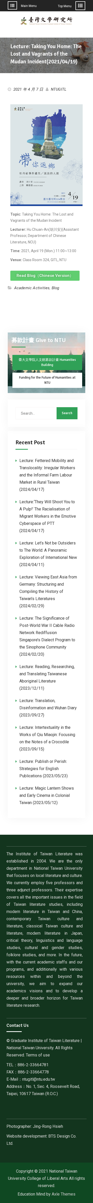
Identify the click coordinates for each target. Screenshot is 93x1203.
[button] (45, 276)
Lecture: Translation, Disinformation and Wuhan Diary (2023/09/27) (48, 708)
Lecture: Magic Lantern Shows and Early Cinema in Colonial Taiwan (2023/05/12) (46, 795)
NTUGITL (58, 89)
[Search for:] (46, 413)
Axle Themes (63, 1194)
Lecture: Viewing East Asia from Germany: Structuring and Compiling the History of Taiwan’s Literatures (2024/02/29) (48, 591)
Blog (55, 288)
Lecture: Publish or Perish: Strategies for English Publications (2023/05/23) (43, 768)
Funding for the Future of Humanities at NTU (47, 380)
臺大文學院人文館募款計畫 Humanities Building (47, 362)
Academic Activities (32, 288)
